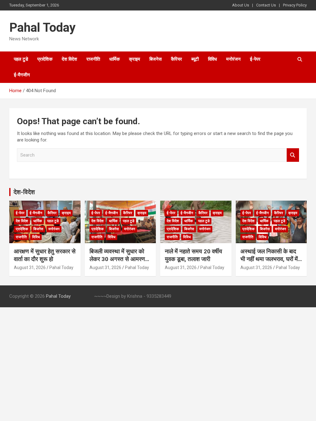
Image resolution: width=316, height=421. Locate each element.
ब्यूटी (195, 59)
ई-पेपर (255, 59)
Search (293, 155)
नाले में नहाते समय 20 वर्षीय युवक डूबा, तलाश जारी (193, 255)
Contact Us (266, 5)
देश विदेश (69, 59)
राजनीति (93, 59)
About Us (240, 5)
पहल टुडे (21, 59)
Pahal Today (42, 27)
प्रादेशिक (44, 59)
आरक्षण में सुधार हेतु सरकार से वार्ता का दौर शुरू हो (45, 255)
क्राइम (134, 59)
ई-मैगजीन (22, 75)
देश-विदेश (24, 192)
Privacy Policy (295, 5)
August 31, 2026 (30, 267)
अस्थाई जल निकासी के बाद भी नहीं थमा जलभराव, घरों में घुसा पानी (269, 259)
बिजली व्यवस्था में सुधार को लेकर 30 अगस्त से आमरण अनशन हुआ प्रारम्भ (117, 259)
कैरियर (176, 59)
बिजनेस (155, 59)
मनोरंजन (233, 59)
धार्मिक (114, 59)
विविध (212, 59)
